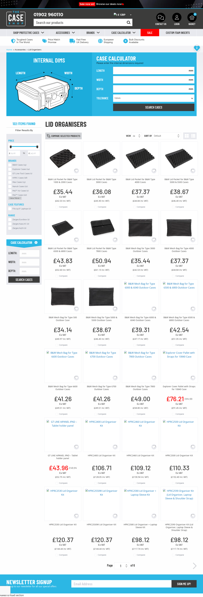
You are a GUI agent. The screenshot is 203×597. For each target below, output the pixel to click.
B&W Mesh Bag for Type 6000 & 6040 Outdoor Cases (140, 319)
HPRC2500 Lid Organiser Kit (179, 455)
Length (100, 70)
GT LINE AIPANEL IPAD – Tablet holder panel (63, 457)
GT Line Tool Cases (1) (22, 173)
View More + (15, 198)
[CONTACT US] (160, 17)
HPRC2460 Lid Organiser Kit (140, 455)
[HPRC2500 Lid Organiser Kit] (179, 434)
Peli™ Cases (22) (19, 195)
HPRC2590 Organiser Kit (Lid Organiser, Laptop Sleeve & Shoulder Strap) (179, 527)
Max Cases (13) (19, 182)
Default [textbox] (157, 136)
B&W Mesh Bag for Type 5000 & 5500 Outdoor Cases (101, 319)
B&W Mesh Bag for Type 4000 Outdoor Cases (179, 250)
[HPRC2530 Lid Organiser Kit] (63, 503)
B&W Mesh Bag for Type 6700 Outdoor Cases (101, 388)
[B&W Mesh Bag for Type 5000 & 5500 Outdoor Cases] (101, 296)
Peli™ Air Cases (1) (20, 191)
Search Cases (153, 107)
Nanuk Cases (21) (20, 186)
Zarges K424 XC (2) (20, 224)
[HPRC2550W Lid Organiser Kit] (101, 503)
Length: (12, 253)
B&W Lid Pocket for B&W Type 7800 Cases (101, 250)
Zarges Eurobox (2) (21, 219)
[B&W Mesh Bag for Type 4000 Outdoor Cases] (179, 227)
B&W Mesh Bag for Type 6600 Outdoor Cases (62, 388)
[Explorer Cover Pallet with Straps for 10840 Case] (179, 365)
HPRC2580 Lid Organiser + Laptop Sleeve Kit (140, 526)
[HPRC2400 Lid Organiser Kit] (101, 434)
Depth (99, 89)
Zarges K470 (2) (19, 228)
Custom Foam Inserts (178, 32)
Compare (63, 207)
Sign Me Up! (184, 584)
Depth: (12, 271)
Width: (12, 262)
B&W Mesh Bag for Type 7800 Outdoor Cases (140, 388)
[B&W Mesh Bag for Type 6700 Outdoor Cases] (101, 365)
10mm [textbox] (117, 98)
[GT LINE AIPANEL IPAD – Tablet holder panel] (63, 434)
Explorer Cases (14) (21, 169)
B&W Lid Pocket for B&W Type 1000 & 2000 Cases (62, 181)
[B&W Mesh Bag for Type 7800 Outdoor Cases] (140, 365)
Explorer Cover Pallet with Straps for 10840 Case (179, 388)
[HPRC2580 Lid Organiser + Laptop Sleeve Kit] (140, 503)
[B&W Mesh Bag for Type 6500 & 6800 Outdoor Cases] (179, 296)
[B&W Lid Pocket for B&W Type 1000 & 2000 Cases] (63, 158)
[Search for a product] (129, 22)
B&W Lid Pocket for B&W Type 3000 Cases (101, 181)
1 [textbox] (120, 566)
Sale (149, 32)
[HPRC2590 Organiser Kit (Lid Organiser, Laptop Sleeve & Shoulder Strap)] (179, 503)
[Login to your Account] (176, 17)
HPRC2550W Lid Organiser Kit (101, 524)
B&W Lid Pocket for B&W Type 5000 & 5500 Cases (179, 181)
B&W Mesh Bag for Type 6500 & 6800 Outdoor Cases (179, 319)
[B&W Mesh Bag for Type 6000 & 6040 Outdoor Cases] (140, 296)
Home (9, 50)
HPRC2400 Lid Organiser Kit (101, 455)
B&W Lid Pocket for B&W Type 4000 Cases (140, 181)
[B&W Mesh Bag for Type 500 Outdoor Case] (63, 296)
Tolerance (102, 98)
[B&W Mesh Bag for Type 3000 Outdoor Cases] (140, 227)
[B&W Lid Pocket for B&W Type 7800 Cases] (101, 227)
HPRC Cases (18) (19, 178)
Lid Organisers (34, 50)
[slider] (11, 146)
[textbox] (122, 15)
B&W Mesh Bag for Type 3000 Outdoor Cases (140, 250)
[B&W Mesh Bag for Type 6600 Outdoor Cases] (63, 365)
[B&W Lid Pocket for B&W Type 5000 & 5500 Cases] (179, 158)
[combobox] (122, 15)
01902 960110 (48, 14)
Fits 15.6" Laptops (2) (21, 209)
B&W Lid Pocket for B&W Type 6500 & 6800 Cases (62, 250)
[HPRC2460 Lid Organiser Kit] (140, 434)
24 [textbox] (134, 136)
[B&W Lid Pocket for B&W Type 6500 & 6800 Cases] (63, 227)
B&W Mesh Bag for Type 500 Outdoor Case (63, 319)
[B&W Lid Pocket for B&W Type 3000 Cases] (101, 158)
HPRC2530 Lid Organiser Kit (63, 524)
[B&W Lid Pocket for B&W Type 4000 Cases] (140, 158)
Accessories (20, 50)
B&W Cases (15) (19, 165)
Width (99, 80)
